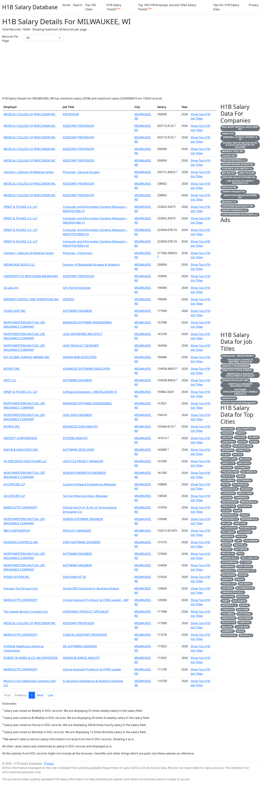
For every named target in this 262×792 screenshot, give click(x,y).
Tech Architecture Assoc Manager (85, 496)
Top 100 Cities (90, 7)
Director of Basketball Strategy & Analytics (91, 265)
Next (40, 695)
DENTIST (68, 299)
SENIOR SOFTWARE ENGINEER (83, 519)
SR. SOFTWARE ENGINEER (80, 646)
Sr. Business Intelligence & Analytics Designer (93, 681)
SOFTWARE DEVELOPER (78, 450)
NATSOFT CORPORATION (20, 438)
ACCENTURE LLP (14, 484)
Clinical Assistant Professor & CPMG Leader (92, 669)
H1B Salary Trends (114, 7)
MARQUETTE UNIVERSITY (20, 507)
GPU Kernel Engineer (77, 288)
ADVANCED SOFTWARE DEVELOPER (86, 369)
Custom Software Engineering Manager (89, 484)
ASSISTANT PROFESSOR (78, 126)
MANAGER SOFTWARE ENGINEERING (87, 322)
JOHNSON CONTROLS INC (21, 542)
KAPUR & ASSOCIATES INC (21, 450)
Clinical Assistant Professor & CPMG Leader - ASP (96, 600)
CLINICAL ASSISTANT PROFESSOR (85, 635)
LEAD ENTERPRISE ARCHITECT (82, 334)
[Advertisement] (131, 69)
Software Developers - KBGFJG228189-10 (90, 392)
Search (77, 5)
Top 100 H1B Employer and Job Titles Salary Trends (167, 7)
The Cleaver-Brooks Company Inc (26, 612)
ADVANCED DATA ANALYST (80, 426)
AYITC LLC (10, 380)
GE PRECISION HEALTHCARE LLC (25, 461)
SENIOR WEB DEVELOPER (80, 357)
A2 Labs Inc (11, 288)
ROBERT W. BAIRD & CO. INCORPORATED (31, 658)
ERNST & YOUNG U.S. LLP (20, 207)
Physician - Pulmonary (78, 253)
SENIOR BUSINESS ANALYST (81, 658)
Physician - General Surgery (81, 172)
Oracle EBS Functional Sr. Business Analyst (91, 588)
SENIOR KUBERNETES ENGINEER (84, 473)
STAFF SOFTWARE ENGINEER (81, 542)
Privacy (253, 5)
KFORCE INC (12, 369)
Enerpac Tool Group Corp (21, 588)
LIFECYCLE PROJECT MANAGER (83, 461)
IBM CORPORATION (17, 531)
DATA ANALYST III (74, 577)
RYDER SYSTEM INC (16, 577)
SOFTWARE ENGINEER (77, 311)
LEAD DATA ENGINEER (77, 415)
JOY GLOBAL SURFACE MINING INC (27, 357)
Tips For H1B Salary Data (226, 7)
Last (50, 695)
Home (66, 5)
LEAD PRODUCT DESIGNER (81, 346)
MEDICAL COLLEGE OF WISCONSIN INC (30, 114)
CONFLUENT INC (15, 311)
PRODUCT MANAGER (77, 531)
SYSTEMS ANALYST (75, 438)
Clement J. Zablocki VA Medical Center (29, 172)
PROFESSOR (71, 114)
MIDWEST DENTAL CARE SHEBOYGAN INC (31, 299)
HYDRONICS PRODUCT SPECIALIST (86, 612)
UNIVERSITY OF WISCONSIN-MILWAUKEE (31, 276)
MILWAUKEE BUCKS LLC (19, 265)
